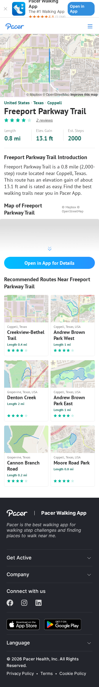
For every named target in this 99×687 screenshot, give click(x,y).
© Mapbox (34, 94)
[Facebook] (10, 603)
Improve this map (84, 94)
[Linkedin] (38, 603)
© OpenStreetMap (56, 94)
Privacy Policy (20, 673)
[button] (5, 8)
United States (17, 102)
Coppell (54, 102)
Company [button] (18, 574)
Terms (46, 673)
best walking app (51, 524)
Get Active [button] (19, 558)
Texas (38, 102)
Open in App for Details (49, 263)
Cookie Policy (72, 673)
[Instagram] (24, 603)
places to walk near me (31, 535)
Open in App (77, 8)
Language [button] (18, 643)
